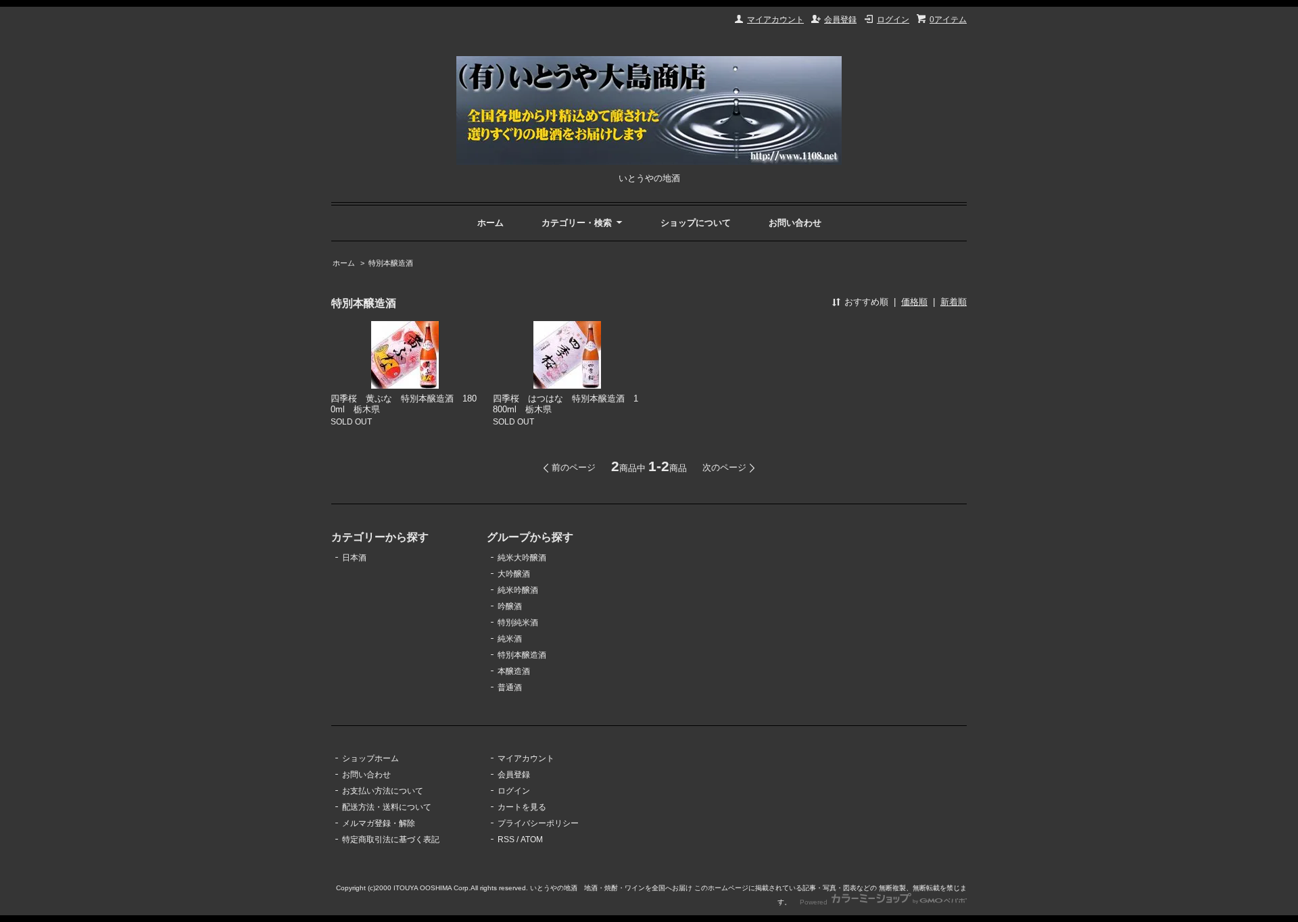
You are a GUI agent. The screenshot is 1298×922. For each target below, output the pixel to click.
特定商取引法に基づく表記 (390, 839)
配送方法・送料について (386, 807)
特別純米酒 (518, 622)
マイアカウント (775, 19)
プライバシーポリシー (538, 823)
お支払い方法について (382, 791)
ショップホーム (370, 758)
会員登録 (840, 19)
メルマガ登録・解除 (378, 823)
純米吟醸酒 (518, 590)
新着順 (953, 302)
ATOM (532, 839)
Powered (815, 902)
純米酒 (510, 639)
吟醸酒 (510, 606)
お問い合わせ (795, 223)
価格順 (914, 302)
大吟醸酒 (514, 574)
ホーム (490, 223)
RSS (506, 839)
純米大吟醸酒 (522, 557)
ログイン (893, 19)
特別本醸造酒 (390, 263)
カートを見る (522, 807)
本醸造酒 (514, 671)
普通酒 (510, 687)
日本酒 (354, 557)
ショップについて (695, 223)
